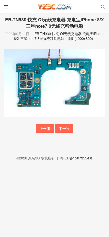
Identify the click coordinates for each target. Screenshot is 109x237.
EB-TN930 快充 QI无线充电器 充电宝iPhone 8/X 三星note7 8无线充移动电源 (59, 36)
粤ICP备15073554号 (76, 157)
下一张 (64, 128)
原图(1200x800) (80, 38)
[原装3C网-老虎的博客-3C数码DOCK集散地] (54, 6)
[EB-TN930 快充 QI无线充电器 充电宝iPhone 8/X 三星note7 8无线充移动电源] (54, 82)
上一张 (45, 128)
